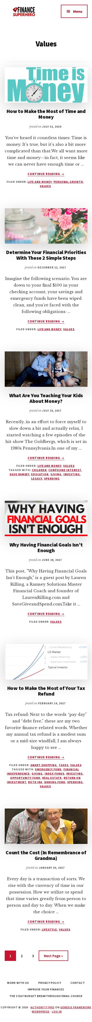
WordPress (41, 1011)
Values (45, 186)
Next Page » (53, 955)
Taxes (63, 765)
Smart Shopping (43, 765)
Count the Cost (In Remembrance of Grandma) (46, 855)
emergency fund (48, 769)
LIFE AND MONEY (39, 182)
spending (52, 478)
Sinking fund (55, 782)
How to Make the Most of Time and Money (46, 114)
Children (39, 470)
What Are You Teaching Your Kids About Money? (46, 398)
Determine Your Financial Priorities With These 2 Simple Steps (46, 255)
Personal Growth (68, 182)
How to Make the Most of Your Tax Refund (46, 691)
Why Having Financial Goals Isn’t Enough (46, 547)
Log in (57, 1011)
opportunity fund (25, 778)
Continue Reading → (46, 174)
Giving (56, 474)
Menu (77, 11)
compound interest (64, 470)
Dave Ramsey (19, 474)
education (40, 474)
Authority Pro (42, 1007)
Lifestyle (49, 929)
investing (71, 474)
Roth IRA (35, 782)
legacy (36, 478)
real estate (52, 778)
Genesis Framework (75, 1007)
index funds (54, 773)
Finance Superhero (25, 14)
